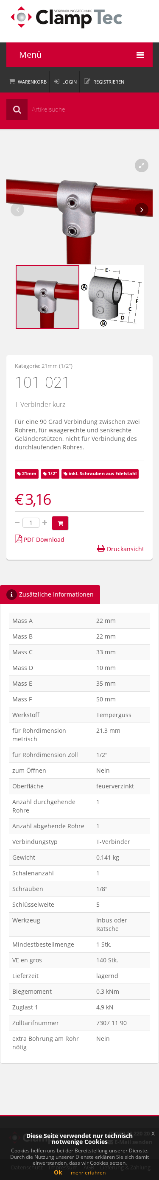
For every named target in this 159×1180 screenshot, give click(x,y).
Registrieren (108, 81)
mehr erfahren (88, 1172)
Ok (58, 1172)
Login (69, 81)
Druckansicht (124, 549)
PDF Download (43, 539)
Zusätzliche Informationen (56, 594)
